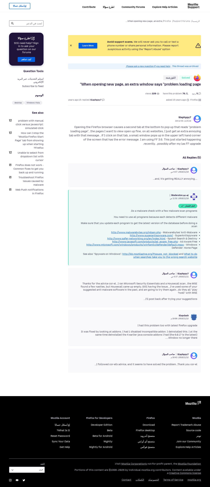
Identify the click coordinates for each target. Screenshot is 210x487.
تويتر (198, 435)
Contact (126, 479)
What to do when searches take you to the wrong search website (165, 256)
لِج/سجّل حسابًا (19, 6)
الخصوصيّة (153, 479)
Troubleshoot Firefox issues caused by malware (31, 181)
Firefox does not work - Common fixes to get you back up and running (28, 169)
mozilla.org (194, 479)
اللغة (42, 464)
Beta (109, 430)
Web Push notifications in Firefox (29, 191)
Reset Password (60, 435)
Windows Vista (33, 103)
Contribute (88, 7)
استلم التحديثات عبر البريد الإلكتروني (30, 80)
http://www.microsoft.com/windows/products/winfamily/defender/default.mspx (135, 244)
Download (149, 424)
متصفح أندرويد (147, 435)
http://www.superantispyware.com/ (151, 235)
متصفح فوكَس (147, 447)
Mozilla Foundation (189, 463)
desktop (18, 103)
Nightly (108, 441)
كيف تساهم (26, 59)
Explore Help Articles (165, 7)
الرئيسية (196, 21)
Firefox (167, 21)
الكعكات (140, 479)
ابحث (12, 23)
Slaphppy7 (184, 117)
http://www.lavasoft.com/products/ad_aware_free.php (145, 241)
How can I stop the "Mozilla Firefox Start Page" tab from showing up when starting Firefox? (29, 140)
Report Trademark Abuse (186, 424)
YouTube (17, 480)
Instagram (10, 480)
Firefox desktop (145, 430)
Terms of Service (173, 479)
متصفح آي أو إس (146, 441)
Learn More (88, 45)
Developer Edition (101, 424)
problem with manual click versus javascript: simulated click (30, 124)
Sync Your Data (61, 441)
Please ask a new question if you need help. (148, 66)
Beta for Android (102, 435)
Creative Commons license (185, 473)
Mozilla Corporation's (134, 463)
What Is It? (63, 430)
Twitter (24, 480)
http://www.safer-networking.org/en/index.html (136, 238)
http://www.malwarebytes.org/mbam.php (136, 232)
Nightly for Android (100, 447)
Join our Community (188, 441)
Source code (193, 430)
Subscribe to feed (33, 86)
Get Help (65, 447)
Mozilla (193, 403)
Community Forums (133, 7)
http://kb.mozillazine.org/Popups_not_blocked (150, 254)
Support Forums (181, 21)
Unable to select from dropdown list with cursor (31, 156)
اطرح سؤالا (108, 7)
